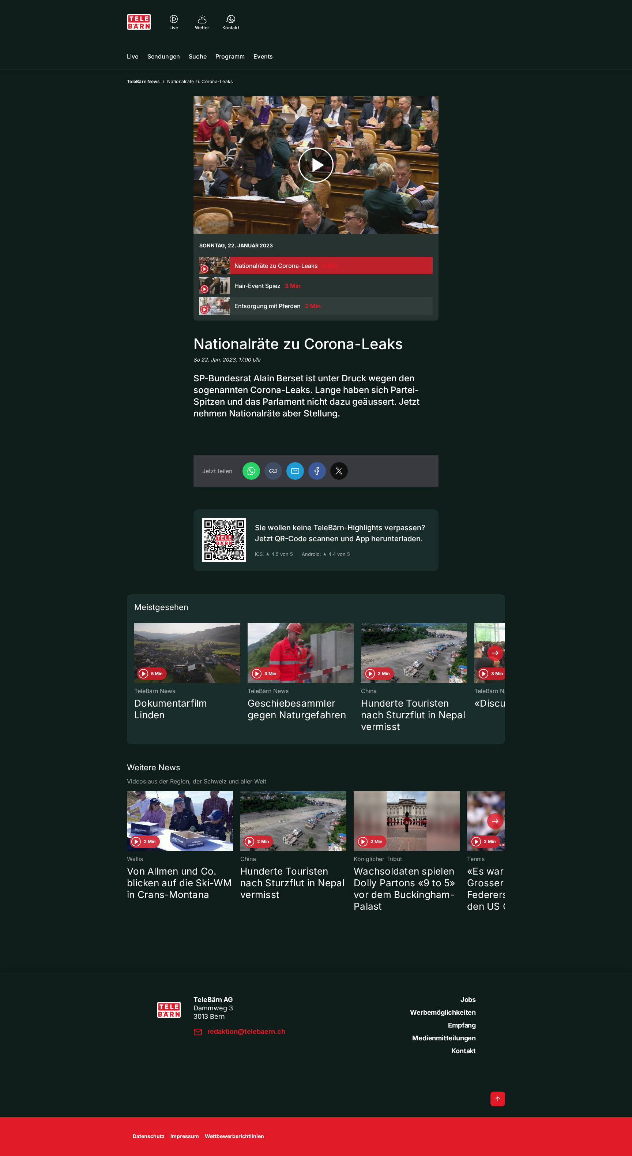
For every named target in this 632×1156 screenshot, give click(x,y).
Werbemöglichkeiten (443, 1012)
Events (263, 56)
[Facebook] (317, 471)
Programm (230, 56)
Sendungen (163, 56)
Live (133, 56)
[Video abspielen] (316, 165)
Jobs (468, 999)
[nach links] (137, 653)
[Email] (295, 471)
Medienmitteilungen (444, 1038)
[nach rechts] (495, 653)
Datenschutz (149, 1136)
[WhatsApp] (251, 471)
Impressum (184, 1136)
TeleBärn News (143, 81)
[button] (273, 471)
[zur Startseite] (139, 22)
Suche (198, 56)
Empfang (462, 1025)
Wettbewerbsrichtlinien (234, 1136)
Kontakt (463, 1051)
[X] (339, 471)
